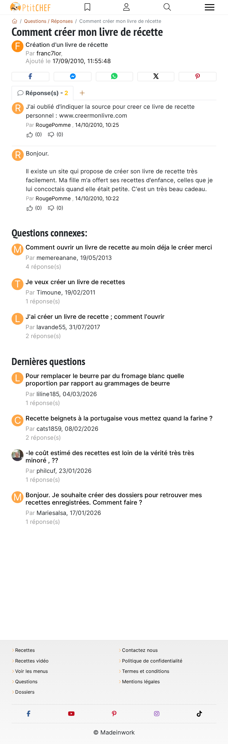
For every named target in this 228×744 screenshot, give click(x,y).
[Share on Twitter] (155, 76)
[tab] (82, 93)
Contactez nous (140, 650)
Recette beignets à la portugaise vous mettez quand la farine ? (119, 418)
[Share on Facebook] (30, 76)
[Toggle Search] (167, 7)
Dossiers (24, 692)
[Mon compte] (126, 7)
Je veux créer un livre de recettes (75, 282)
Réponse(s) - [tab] (46, 93)
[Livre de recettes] (87, 7)
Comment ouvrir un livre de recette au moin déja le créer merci (119, 247)
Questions (26, 681)
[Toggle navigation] (209, 7)
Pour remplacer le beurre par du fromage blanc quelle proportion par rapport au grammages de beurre (105, 379)
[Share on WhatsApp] (114, 76)
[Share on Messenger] (72, 76)
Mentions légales (141, 681)
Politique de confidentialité (152, 661)
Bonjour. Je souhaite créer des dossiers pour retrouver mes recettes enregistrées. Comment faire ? (114, 498)
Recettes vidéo (32, 661)
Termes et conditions (145, 671)
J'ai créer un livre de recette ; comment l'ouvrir (95, 316)
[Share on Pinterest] (197, 76)
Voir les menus (31, 671)
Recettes (25, 650)
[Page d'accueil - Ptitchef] (15, 21)
